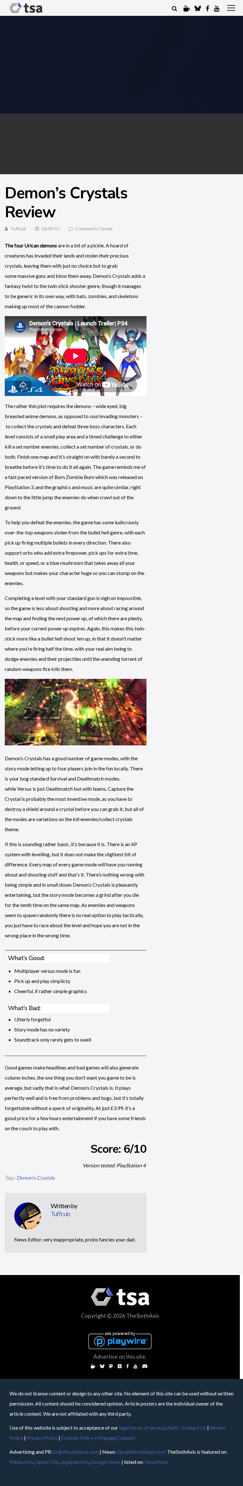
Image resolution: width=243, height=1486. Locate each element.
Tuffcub (18, 228)
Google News (106, 1462)
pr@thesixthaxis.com (76, 1452)
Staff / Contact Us (186, 1428)
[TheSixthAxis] (26, 13)
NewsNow (156, 1462)
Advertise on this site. (119, 1356)
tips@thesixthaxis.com (141, 1452)
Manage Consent (116, 1438)
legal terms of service (142, 1428)
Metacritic (21, 1462)
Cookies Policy (77, 1438)
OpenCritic (47, 1462)
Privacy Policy (42, 1438)
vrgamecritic (75, 1462)
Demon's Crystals (35, 1178)
